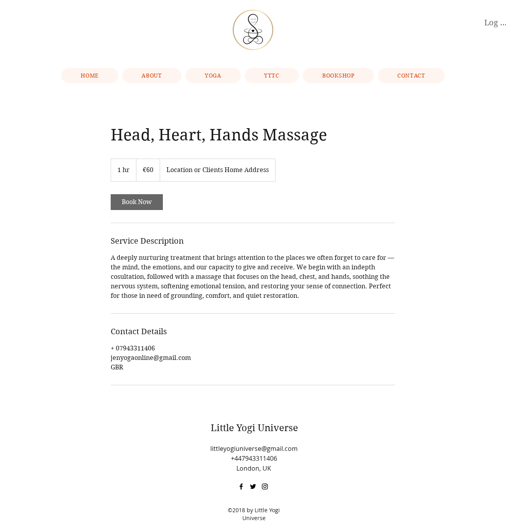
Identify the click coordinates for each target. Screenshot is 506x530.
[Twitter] (253, 486)
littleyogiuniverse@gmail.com (254, 448)
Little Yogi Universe (254, 427)
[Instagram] (265, 486)
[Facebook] (241, 486)
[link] (137, 202)
